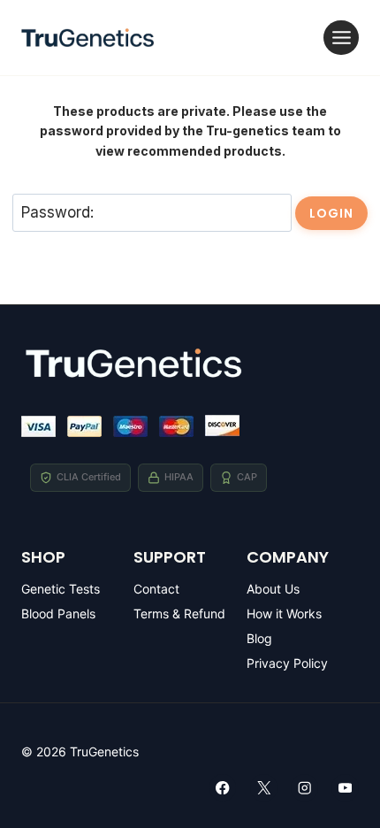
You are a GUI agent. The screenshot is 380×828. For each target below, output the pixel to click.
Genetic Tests (60, 588)
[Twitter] (263, 787)
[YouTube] (345, 787)
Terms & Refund (179, 613)
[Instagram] (304, 787)
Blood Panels (58, 613)
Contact (156, 588)
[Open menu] (341, 37)
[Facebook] (223, 787)
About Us (273, 588)
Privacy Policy (287, 663)
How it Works (284, 613)
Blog (259, 638)
